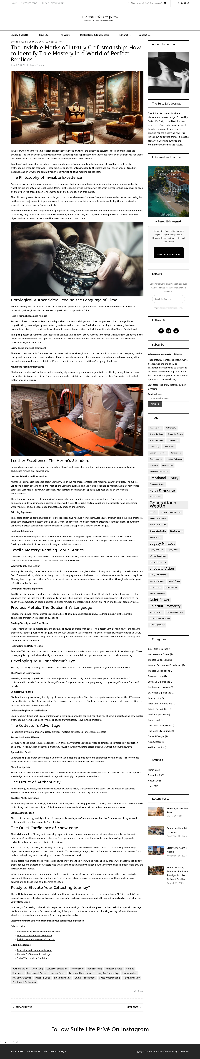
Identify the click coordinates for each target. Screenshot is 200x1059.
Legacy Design (155, 537)
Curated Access (156, 459)
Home (14, 3)
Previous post (24, 1007)
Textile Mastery (132, 977)
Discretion (154, 465)
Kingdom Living (176, 531)
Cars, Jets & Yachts (158, 649)
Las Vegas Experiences (159, 692)
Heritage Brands (114, 968)
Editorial (124, 35)
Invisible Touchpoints (158, 525)
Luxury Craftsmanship (107, 973)
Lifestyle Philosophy (158, 562)
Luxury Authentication (80, 973)
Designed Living (156, 676)
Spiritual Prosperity (165, 606)
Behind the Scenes (175, 434)
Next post (132, 1007)
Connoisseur (77, 968)
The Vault (64, 35)
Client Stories (169, 447)
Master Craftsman (22, 977)
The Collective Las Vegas (55, 1051)
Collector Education (57, 968)
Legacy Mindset (162, 544)
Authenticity (171, 428)
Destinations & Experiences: (94, 35)
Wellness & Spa (156, 747)
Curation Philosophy (174, 459)
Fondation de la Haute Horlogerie (34, 950)
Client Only (154, 447)
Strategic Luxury (156, 612)
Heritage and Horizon (159, 687)
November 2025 (156, 775)
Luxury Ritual (174, 581)
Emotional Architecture (159, 472)
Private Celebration (157, 594)
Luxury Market (129, 973)
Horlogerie (17, 973)
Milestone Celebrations (160, 703)
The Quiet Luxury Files (159, 725)
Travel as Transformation (160, 619)
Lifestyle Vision (162, 569)
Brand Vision (173, 440)
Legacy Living (154, 698)
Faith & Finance (162, 490)
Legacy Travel (173, 550)
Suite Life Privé (29, 3)
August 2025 (154, 780)
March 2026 (154, 770)
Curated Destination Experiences (165, 665)
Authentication (20, 968)
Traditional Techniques (24, 982)
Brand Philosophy (157, 440)
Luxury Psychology (157, 581)
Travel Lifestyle (156, 736)
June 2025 (153, 786)
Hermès (130, 968)
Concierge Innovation (158, 453)
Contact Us (144, 35)
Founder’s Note (156, 497)
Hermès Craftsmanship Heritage (33, 954)
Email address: (155, 394)
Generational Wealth (164, 504)
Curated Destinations (159, 671)
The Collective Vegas (53, 3)
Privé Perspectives (157, 714)
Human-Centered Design (171, 512)
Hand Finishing (95, 968)
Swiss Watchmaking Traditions (33, 958)
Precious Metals (62, 977)
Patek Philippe (42, 977)
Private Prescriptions (158, 709)
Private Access (171, 587)
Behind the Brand (156, 434)
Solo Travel (154, 720)
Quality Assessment (85, 977)
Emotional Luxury (164, 478)
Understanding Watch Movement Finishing (38, 931)
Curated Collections (51, 42)
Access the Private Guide (168, 254)
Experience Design (157, 484)
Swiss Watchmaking (109, 977)
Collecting (37, 968)
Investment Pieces (36, 973)
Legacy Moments (156, 550)
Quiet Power (160, 600)
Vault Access (154, 742)
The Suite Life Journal (159, 731)
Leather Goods (57, 973)
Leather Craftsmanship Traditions (34, 935)
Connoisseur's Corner (24, 42)
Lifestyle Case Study (158, 556)
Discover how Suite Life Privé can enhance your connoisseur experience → (49, 920)
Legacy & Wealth (19, 35)
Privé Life (44, 35)
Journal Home (17, 1051)
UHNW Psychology (157, 625)
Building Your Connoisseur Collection (36, 939)
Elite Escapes (167, 465)
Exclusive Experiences (159, 682)
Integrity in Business (158, 519)
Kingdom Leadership (158, 531)
